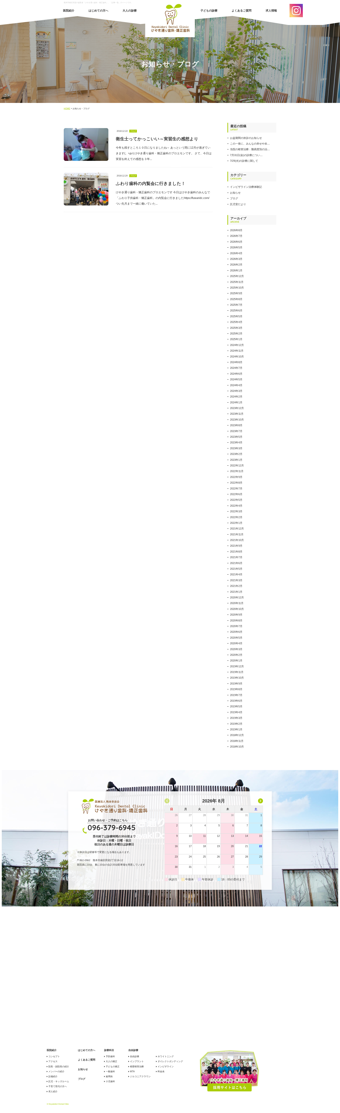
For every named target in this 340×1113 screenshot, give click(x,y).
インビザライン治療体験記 (246, 186)
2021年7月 (236, 557)
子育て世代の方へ (57, 1086)
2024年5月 (236, 379)
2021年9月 (236, 545)
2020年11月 (236, 603)
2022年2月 (236, 517)
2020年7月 (236, 626)
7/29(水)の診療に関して (244, 160)
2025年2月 (236, 333)
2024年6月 (236, 373)
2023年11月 (236, 413)
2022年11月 (236, 471)
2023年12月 (237, 408)
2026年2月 (236, 264)
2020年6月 (236, 631)
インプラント (137, 1061)
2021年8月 (236, 551)
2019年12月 (237, 666)
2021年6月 (236, 563)
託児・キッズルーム (58, 1081)
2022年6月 (236, 494)
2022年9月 (236, 476)
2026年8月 (236, 230)
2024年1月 (236, 402)
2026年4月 (236, 253)
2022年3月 (236, 511)
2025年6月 (236, 310)
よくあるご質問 (241, 10)
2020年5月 (236, 637)
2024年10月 (237, 356)
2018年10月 (237, 746)
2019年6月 (236, 700)
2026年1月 (236, 270)
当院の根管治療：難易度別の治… (250, 149)
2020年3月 (236, 649)
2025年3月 (236, 327)
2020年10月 (237, 608)
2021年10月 (237, 540)
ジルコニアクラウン (140, 1076)
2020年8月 (236, 620)
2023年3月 (236, 448)
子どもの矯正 (113, 1066)
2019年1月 (236, 729)
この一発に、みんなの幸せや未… (250, 143)
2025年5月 (236, 316)
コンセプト (54, 1056)
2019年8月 (236, 689)
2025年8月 (236, 299)
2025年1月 (236, 339)
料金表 (161, 1071)
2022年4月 (236, 505)
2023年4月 (236, 442)
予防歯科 (110, 1056)
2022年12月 (237, 465)
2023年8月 (236, 425)
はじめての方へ (98, 10)
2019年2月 (236, 723)
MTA (132, 1071)
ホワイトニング (166, 1056)
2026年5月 (236, 247)
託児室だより (238, 204)
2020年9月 (236, 614)
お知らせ (235, 192)
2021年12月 (237, 528)
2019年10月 (237, 677)
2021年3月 (236, 580)
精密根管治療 (137, 1066)
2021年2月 (236, 585)
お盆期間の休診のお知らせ (246, 137)
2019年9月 (236, 683)
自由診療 (134, 1056)
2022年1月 (236, 522)
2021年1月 (236, 591)
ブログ (234, 198)
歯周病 (109, 1076)
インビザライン (166, 1066)
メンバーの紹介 (56, 1071)
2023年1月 (236, 459)
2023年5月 (236, 436)
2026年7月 (236, 235)
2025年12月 (237, 276)
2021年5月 (236, 568)
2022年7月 (236, 488)
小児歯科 (110, 1081)
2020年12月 (237, 597)
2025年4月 (236, 321)
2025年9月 (236, 293)
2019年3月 (236, 717)
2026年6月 (236, 241)
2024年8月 (236, 362)
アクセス (53, 1061)
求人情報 (271, 10)
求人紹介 (53, 1091)
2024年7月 (236, 367)
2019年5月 (236, 706)
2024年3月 (236, 390)
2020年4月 (236, 643)
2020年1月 (236, 660)
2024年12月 (237, 344)
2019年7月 (236, 695)
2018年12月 (237, 735)
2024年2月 (236, 396)
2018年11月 (236, 740)
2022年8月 (236, 482)
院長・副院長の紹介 (58, 1066)
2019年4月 (236, 712)
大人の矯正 (111, 1061)
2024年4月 (236, 385)
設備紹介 (53, 1076)
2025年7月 (236, 304)
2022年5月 (236, 499)
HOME (67, 108)
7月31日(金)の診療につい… (246, 155)
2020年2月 (236, 654)
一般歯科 (110, 1071)
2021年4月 (236, 574)
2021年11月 (236, 534)
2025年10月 (237, 287)
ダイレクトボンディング (170, 1061)
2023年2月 (236, 453)
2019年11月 (236, 672)
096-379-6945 (111, 827)
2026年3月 (236, 258)
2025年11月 (236, 281)
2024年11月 (236, 350)
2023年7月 (236, 431)
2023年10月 (237, 419)
